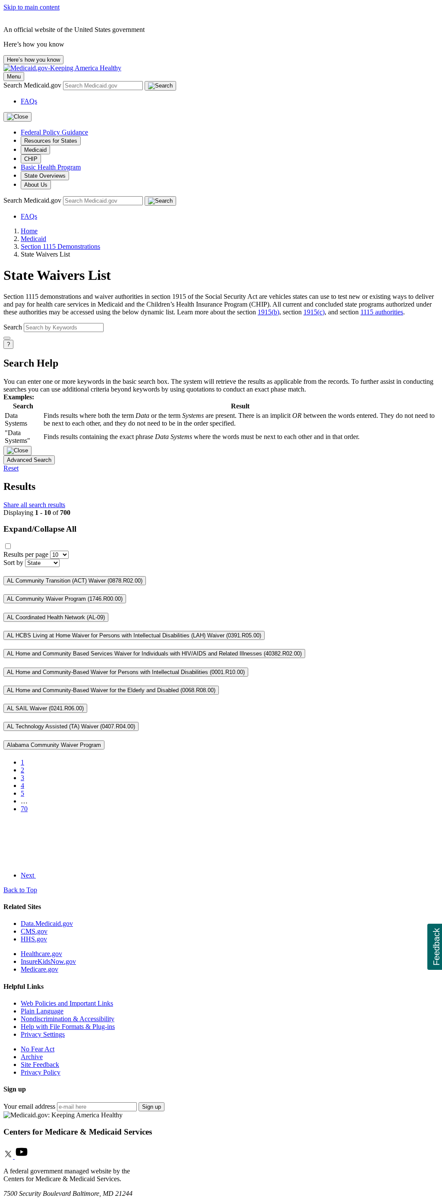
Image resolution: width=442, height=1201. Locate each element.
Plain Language (42, 1011)
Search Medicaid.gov (33, 85)
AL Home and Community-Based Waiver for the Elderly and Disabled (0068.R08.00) (111, 690)
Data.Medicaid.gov (47, 923)
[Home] (62, 68)
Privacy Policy (40, 1072)
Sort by (13, 562)
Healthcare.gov (41, 953)
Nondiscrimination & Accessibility (67, 1018)
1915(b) (268, 312)
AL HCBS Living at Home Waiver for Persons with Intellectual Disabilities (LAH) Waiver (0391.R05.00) (134, 635)
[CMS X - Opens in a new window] (9, 1156)
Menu (14, 76)
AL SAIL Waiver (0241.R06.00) (45, 708)
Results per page (25, 554)
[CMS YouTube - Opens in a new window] (21, 1156)
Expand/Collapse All (39, 528)
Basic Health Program (51, 167)
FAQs (29, 101)
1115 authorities (381, 312)
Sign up (151, 1107)
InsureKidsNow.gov (48, 961)
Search (12, 327)
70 (24, 808)
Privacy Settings (43, 1034)
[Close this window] (17, 450)
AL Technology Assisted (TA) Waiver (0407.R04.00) (71, 726)
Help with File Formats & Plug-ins (68, 1026)
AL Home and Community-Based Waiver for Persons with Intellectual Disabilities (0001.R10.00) (126, 672)
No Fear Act (37, 1049)
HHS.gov (34, 939)
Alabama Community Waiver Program (54, 745)
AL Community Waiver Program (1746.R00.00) (65, 599)
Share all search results (34, 504)
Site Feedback (40, 1064)
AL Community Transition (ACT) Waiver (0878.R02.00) (74, 580)
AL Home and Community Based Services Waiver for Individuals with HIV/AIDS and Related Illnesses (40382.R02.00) (154, 653)
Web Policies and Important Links (67, 1003)
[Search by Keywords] (6, 338)
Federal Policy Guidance (54, 132)
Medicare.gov (39, 969)
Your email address (29, 1106)
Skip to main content (31, 7)
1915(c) (314, 312)
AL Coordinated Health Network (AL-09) (56, 617)
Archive (32, 1056)
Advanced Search (29, 460)
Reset (11, 468)
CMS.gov (34, 931)
